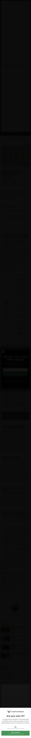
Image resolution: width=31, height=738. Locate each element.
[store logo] (15, 711)
